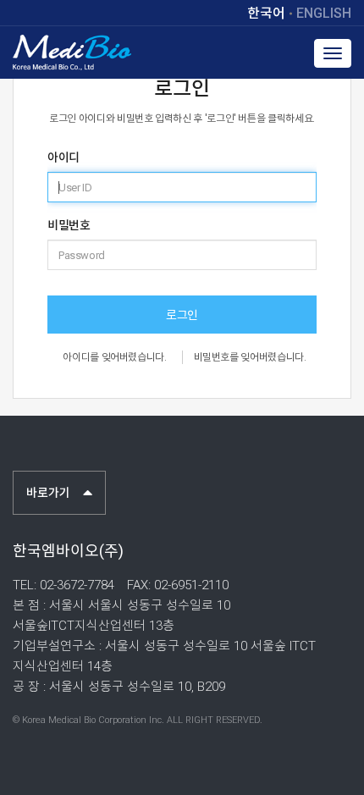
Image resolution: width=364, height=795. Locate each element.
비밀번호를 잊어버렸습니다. (250, 357)
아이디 (63, 157)
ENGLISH (323, 13)
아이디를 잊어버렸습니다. (114, 357)
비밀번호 (68, 225)
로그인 (182, 315)
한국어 (266, 13)
